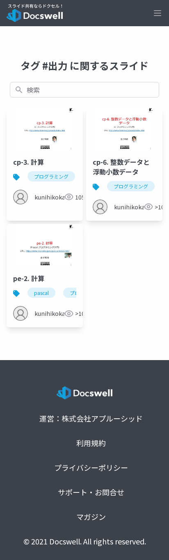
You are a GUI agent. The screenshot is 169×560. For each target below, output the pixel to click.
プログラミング (51, 176)
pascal (41, 292)
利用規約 (91, 443)
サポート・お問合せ (91, 492)
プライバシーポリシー (91, 467)
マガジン (91, 516)
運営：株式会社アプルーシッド (91, 418)
